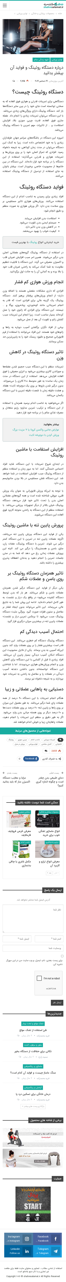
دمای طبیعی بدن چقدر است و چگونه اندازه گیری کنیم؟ (49, 782)
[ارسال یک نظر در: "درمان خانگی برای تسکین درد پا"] (18, 1099)
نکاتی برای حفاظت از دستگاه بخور (33, 1051)
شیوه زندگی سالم (41, 59)
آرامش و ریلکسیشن (33, 1087)
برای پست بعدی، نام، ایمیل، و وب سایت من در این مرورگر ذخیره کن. (34, 962)
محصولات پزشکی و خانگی (49, 812)
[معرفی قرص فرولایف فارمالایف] (18, 819)
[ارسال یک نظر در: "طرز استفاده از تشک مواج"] (18, 1035)
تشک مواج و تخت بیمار (33, 1023)
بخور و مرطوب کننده (33, 1045)
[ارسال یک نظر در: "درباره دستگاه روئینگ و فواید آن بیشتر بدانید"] (15, 81)
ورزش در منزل (20, 744)
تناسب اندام (35, 739)
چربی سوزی (22, 739)
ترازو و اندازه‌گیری (52, 842)
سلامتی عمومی (24, 812)
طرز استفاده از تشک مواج (33, 1030)
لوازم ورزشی (57, 59)
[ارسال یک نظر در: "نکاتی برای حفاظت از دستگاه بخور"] (19, 1057)
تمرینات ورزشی (49, 739)
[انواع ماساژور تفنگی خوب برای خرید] (47, 819)
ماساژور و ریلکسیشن (33, 1066)
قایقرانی (58, 744)
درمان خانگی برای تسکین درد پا (33, 1094)
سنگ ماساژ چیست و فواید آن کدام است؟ (33, 1073)
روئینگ (33, 242)
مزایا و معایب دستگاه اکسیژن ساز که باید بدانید (16, 780)
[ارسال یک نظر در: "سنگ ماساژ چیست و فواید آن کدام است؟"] (18, 1078)
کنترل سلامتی (46, 744)
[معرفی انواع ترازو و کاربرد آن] (47, 849)
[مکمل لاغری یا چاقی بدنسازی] (18, 849)
